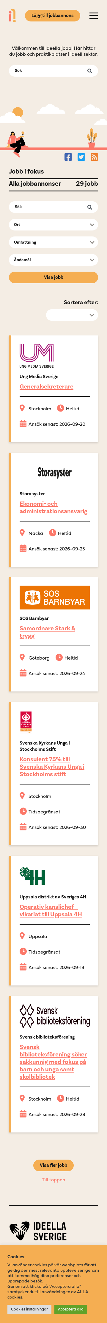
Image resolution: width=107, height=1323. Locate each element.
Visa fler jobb (53, 1165)
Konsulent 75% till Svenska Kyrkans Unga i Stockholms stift (52, 766)
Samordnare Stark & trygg (47, 632)
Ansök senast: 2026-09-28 (57, 1114)
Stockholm (40, 409)
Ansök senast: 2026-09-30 (57, 827)
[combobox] (53, 224)
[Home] (12, 15)
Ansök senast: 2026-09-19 (56, 967)
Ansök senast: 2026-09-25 (57, 549)
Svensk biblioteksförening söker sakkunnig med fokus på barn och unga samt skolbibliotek (53, 1062)
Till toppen (53, 1180)
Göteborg (39, 658)
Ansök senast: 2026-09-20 (57, 424)
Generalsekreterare (46, 387)
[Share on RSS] (94, 156)
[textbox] (52, 225)
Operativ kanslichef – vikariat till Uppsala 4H (51, 910)
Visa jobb (53, 277)
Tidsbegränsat (44, 812)
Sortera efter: (81, 302)
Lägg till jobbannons (53, 15)
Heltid (72, 409)
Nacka (36, 533)
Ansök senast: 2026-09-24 (57, 673)
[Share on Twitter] (81, 156)
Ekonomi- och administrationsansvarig (53, 507)
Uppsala (38, 936)
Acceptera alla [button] (71, 1309)
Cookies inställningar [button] (29, 1309)
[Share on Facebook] (68, 156)
